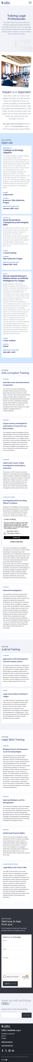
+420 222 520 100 (7, 1045)
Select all (16, 537)
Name (5, 940)
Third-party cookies (13, 533)
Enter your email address (8, 1011)
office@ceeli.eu (6, 1042)
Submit (7, 983)
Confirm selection (16, 542)
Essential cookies (12, 531)
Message (5, 957)
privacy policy (12, 528)
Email (4, 949)
